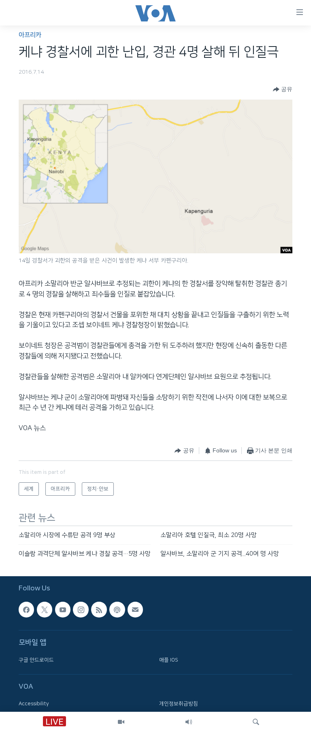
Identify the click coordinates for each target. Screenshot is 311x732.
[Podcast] (117, 609)
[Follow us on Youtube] (62, 609)
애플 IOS (168, 660)
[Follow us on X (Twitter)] (44, 609)
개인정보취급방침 (178, 704)
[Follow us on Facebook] (26, 609)
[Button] (282, 89)
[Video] (121, 722)
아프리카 (30, 35)
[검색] (256, 722)
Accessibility (34, 704)
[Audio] (189, 722)
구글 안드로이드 (36, 660)
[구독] (135, 609)
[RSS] (99, 609)
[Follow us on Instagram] (80, 609)
